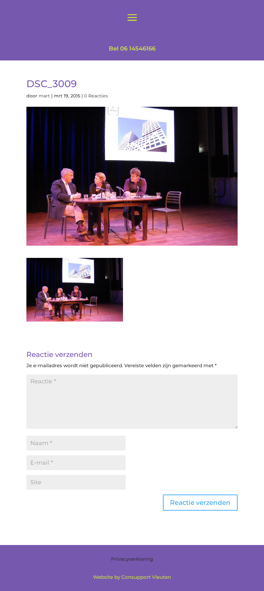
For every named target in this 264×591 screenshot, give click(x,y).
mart (44, 96)
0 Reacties (96, 96)
